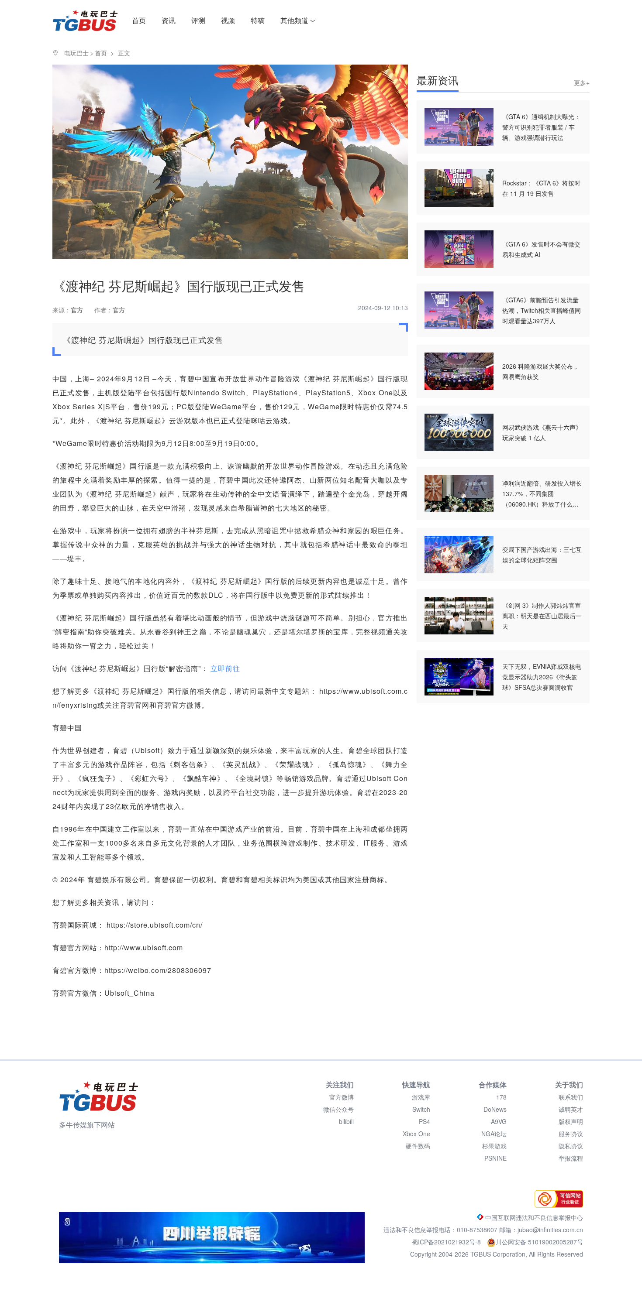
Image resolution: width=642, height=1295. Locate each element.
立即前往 (225, 668)
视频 (228, 20)
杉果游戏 (494, 1145)
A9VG (499, 1121)
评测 (198, 20)
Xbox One (416, 1133)
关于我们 (569, 1084)
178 (501, 1097)
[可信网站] (556, 1205)
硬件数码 (418, 1145)
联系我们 (571, 1097)
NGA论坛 (494, 1133)
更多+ (582, 82)
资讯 (169, 20)
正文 (124, 52)
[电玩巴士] (98, 1096)
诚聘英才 (571, 1109)
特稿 (258, 20)
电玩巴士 (76, 52)
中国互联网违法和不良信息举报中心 (533, 1217)
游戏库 (421, 1097)
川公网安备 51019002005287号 (539, 1241)
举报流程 (571, 1158)
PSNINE (495, 1158)
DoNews (495, 1109)
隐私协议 (571, 1145)
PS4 (424, 1121)
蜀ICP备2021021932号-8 (447, 1241)
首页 (139, 20)
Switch (421, 1109)
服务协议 (571, 1133)
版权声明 (571, 1121)
